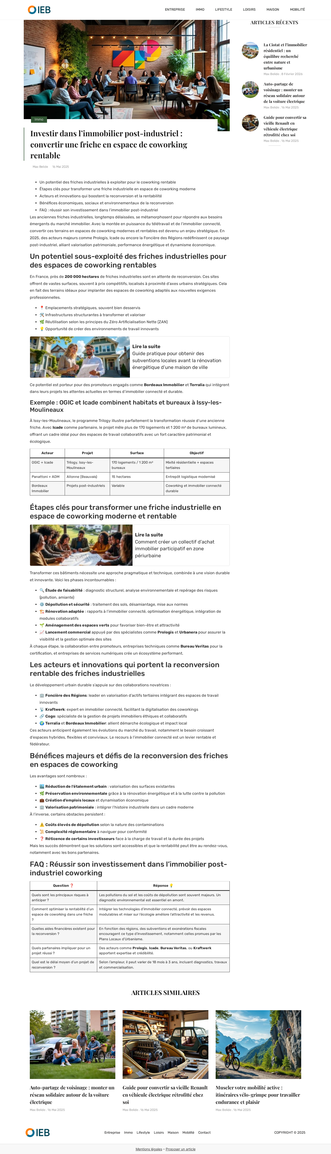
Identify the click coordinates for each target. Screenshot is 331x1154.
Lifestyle (223, 10)
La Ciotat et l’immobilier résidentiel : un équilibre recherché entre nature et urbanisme (285, 56)
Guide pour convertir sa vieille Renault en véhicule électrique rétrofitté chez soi (165, 1094)
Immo (200, 10)
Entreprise (175, 10)
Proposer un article (181, 1149)
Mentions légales (149, 1149)
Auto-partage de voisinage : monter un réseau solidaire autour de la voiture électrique (72, 1094)
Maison (273, 10)
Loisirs (249, 10)
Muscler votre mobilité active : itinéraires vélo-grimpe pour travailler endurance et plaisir (258, 1094)
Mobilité (297, 10)
